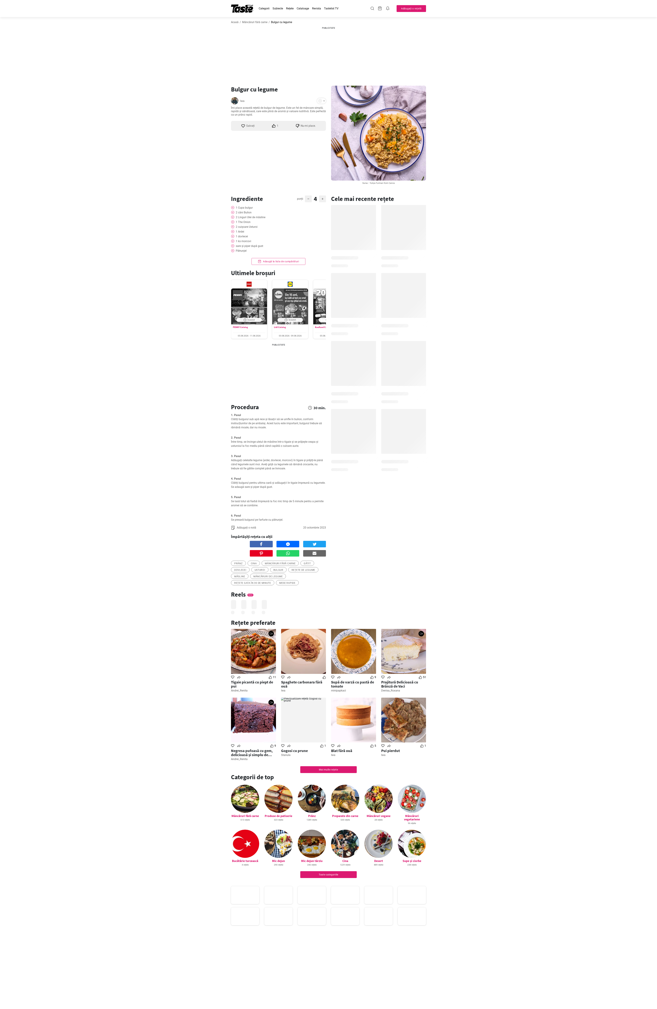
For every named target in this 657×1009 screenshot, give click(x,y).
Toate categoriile (328, 874)
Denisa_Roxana (390, 690)
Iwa (242, 101)
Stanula (286, 755)
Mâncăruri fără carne (254, 22)
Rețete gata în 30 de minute (252, 583)
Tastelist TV (331, 8)
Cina (254, 563)
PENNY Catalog (240, 327)
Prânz (312, 816)
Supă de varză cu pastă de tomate (352, 684)
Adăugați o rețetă (411, 8)
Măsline (239, 576)
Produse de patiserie (278, 816)
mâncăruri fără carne (280, 563)
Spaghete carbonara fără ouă (301, 684)
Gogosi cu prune (294, 751)
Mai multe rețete (328, 769)
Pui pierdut (390, 751)
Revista (316, 8)
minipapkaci (338, 690)
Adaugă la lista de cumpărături (280, 261)
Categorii (264, 8)
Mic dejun (278, 861)
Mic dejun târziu (312, 861)
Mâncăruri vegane (378, 816)
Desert (378, 861)
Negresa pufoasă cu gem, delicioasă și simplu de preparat (252, 753)
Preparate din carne (345, 816)
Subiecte (278, 8)
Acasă (235, 22)
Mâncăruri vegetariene (412, 817)
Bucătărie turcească (245, 861)
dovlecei (240, 570)
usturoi (260, 570)
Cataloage (303, 8)
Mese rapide (287, 583)
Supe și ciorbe (412, 861)
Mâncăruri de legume (268, 576)
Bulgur (278, 570)
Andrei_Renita (239, 690)
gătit (307, 563)
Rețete (290, 8)
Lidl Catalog (280, 327)
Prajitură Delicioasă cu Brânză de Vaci (399, 684)
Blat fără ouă (341, 751)
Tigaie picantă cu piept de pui (252, 684)
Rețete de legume (303, 570)
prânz (238, 563)
